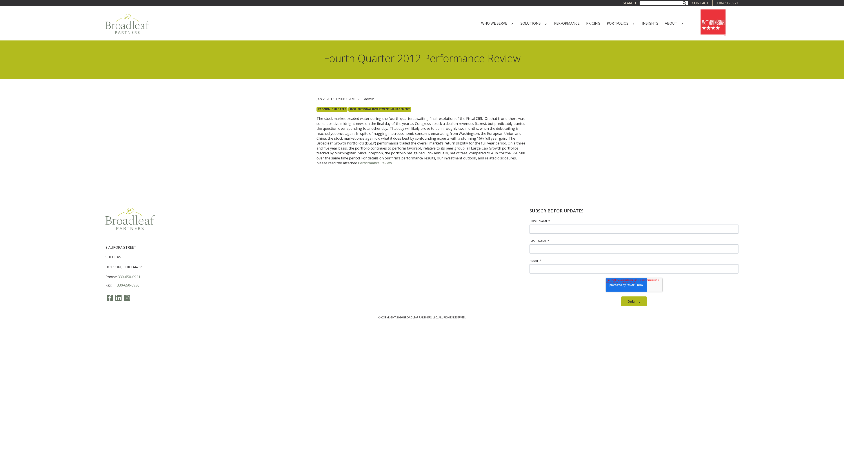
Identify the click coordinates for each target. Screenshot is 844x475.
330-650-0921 (727, 3)
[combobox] (664, 3)
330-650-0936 (128, 285)
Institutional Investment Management (380, 109)
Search (629, 3)
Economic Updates (332, 109)
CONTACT (700, 3)
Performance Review (375, 163)
